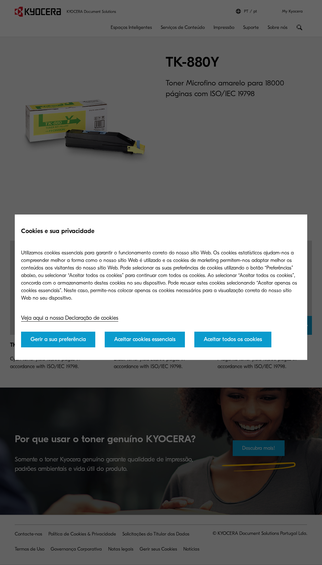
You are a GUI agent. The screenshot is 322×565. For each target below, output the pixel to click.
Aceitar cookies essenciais (144, 339)
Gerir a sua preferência (58, 339)
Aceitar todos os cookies (233, 339)
